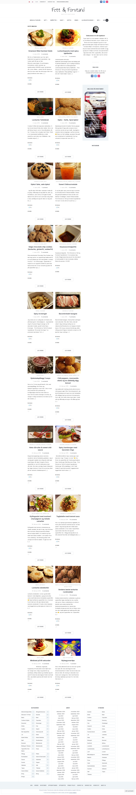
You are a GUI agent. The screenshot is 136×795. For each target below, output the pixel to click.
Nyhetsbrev (91, 119)
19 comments (73, 595)
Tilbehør (77, 181)
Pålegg (37, 48)
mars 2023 (61, 718)
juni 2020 (75, 750)
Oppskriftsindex (52, 785)
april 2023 (75, 716)
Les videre (40, 91)
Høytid (69, 20)
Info (98, 20)
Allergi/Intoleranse (87, 20)
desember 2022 (75, 720)
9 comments (72, 123)
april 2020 (75, 753)
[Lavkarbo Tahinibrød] (40, 106)
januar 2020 (61, 757)
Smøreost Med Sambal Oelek (40, 51)
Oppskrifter (62, 785)
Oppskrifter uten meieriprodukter (69, 585)
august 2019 (61, 761)
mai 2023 (60, 716)
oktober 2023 (60, 713)
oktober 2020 (60, 748)
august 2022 (75, 724)
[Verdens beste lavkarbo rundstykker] (68, 574)
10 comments (73, 519)
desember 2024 (61, 711)
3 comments (45, 591)
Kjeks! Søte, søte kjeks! (40, 184)
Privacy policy (71, 785)
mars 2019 (75, 766)
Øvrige (39, 375)
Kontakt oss (51, 1)
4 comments (44, 123)
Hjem (36, 1)
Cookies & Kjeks (38, 181)
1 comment (45, 187)
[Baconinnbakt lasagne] (68, 300)
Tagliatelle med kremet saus (68, 516)
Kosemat (62, 444)
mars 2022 (75, 729)
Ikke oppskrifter (68, 657)
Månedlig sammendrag (95, 117)
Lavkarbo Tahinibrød (40, 120)
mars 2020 (61, 755)
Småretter (53, 20)
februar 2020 (75, 755)
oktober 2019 (60, 759)
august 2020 (60, 750)
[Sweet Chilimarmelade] (68, 171)
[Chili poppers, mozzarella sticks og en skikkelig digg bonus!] (68, 365)
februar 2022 (60, 731)
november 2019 (75, 757)
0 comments (72, 56)
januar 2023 (61, 720)
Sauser (69, 244)
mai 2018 (60, 776)
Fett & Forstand (68, 9)
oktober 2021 (60, 735)
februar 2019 (60, 768)
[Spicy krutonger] (40, 300)
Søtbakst (42, 585)
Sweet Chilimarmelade (68, 184)
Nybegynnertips (68, 660)
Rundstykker (68, 586)
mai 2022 (75, 726)
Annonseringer (92, 107)
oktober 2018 (60, 772)
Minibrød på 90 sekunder (40, 660)
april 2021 (60, 742)
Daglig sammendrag (94, 112)
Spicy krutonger (40, 314)
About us (103, 785)
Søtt (45, 20)
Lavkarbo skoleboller (40, 588)
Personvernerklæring (62, 1)
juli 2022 (61, 726)
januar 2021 (75, 744)
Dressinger (59, 181)
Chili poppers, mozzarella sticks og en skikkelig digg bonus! (68, 380)
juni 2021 (60, 740)
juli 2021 (75, 737)
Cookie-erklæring (72, 792)
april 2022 (60, 729)
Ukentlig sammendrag (94, 114)
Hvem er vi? (43, 1)
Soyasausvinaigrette (68, 247)
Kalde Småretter (37, 513)
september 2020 (75, 748)
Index (104, 20)
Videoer (36, 785)
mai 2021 (75, 740)
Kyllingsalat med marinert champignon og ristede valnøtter (40, 518)
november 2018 (75, 770)
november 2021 (75, 733)
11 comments (44, 252)
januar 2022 (75, 731)
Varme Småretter (74, 375)
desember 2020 (61, 746)
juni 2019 (60, 763)
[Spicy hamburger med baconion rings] (68, 434)
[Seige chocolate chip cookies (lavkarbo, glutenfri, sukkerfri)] (40, 233)
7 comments (72, 317)
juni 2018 (75, 774)
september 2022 (60, 724)
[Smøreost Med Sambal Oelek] (40, 37)
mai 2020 (60, 753)
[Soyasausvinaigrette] (68, 233)
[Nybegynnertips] (68, 647)
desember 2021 (61, 733)
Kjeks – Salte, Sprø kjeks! (68, 120)
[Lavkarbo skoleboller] (40, 574)
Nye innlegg (91, 109)
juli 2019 (75, 761)
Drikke (76, 20)
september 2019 (75, 759)
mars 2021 (75, 742)
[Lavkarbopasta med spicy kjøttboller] (68, 37)
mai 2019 (75, 763)
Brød (42, 117)
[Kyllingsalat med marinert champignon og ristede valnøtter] (40, 503)
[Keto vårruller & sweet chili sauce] (40, 434)
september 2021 (75, 735)
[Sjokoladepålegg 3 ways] (40, 365)
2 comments (44, 54)
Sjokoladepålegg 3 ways (40, 378)
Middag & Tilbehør (35, 20)
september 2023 (75, 713)
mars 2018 (61, 779)
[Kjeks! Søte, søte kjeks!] (40, 171)
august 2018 (61, 774)
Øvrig (64, 117)
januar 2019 (75, 768)
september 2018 (75, 772)
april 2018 (75, 776)
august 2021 (61, 737)
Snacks (75, 117)
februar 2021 (60, 744)
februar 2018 (75, 779)
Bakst (61, 20)
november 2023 (75, 711)
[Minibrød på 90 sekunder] (40, 647)
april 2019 (60, 766)
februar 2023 (75, 718)
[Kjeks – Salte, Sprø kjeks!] (68, 106)
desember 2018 (61, 770)
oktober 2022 (75, 722)
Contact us (80, 785)
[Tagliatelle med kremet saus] (68, 503)
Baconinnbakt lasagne (68, 314)
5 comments (45, 453)
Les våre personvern (92, 130)
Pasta (74, 513)
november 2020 (75, 746)
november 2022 (61, 722)
